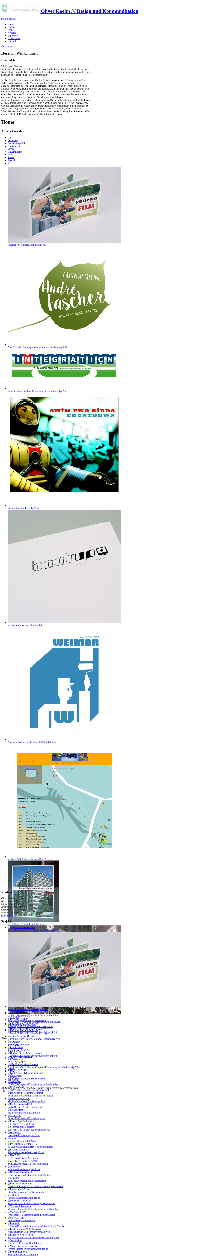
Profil (10, 1074)
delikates (27, 1180)
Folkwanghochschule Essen (30, 1026)
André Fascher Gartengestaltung (37, 347)
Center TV (26, 1118)
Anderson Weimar (32, 742)
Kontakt (12, 1077)
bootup (25, 625)
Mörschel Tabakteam (31, 1203)
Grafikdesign (14, 146)
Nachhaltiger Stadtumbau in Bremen (26, 924)
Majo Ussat (27, 1078)
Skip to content (8, 18)
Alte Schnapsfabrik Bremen (44, 1067)
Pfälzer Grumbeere (26, 1152)
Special (11, 160)
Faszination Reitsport (27, 244)
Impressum (13, 1079)
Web (10, 163)
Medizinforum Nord (26, 1101)
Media (11, 149)
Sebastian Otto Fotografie (29, 1129)
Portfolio (12, 1071)
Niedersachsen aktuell (29, 1175)
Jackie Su (24, 1197)
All (9, 137)
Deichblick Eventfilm (35, 1186)
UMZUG (13, 1044)
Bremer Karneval (23, 1254)
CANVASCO (28, 1090)
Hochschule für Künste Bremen (32, 1056)
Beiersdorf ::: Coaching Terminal (30, 1095)
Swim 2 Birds (23, 508)
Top (3, 1090)
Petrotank (36, 1226)
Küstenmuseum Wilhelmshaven (29, 1231)
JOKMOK (33, 1084)
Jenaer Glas (25, 1243)
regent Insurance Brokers (34, 1039)
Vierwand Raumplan (33, 1209)
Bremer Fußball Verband (37, 391)
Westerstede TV (31, 1214)
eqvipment (24, 1169)
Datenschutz (14, 1082)
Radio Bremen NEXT (25, 1107)
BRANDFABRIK (25, 1073)
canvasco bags (21, 1220)
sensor (22, 1141)
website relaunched (20, 1056)
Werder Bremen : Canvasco (28, 1248)
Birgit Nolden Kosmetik (33, 1237)
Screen (11, 157)
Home (11, 1068)
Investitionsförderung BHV (30, 1146)
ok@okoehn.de (8, 915)
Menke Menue (24, 1112)
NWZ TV (23, 1158)
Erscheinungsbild (16, 143)
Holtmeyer (24, 1135)
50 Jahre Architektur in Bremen (30, 859)
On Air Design (15, 151)
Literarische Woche (26, 1192)
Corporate (13, 140)
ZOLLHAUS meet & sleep (28, 1163)
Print (10, 154)
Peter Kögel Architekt (21, 1124)
